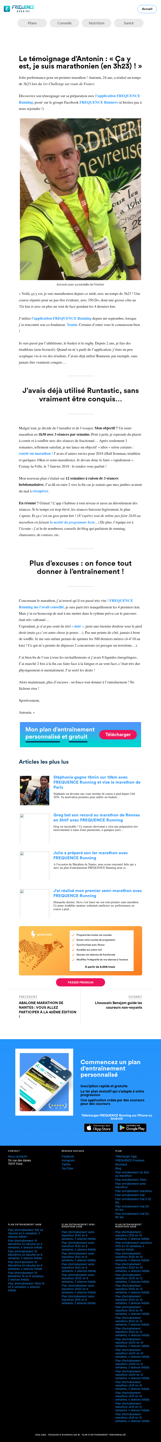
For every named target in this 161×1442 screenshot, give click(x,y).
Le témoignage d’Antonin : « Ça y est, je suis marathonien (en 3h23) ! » (80, 62)
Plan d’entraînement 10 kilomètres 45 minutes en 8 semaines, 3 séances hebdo (25, 1255)
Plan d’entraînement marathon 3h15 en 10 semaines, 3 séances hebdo (132, 1236)
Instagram (68, 1161)
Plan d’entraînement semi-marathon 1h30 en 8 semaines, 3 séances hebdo (79, 1236)
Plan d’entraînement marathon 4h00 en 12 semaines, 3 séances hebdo (132, 1365)
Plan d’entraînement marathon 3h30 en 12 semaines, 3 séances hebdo (132, 1279)
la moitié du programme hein (72, 522)
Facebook (68, 1157)
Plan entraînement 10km (130, 1180)
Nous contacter (17, 1157)
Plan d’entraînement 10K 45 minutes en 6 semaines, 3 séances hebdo (25, 1234)
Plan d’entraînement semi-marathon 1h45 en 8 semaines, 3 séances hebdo (79, 1257)
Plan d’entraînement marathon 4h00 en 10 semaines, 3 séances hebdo (132, 1343)
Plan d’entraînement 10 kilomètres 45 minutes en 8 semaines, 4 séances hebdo (25, 1266)
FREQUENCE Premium (129, 1161)
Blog (118, 1169)
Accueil (147, 9)
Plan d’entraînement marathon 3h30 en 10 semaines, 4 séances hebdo (132, 1268)
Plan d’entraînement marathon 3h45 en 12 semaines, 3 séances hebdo (132, 1322)
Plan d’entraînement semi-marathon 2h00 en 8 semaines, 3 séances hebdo (79, 1279)
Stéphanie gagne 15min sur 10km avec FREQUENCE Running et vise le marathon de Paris (96, 782)
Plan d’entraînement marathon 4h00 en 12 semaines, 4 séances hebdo (132, 1375)
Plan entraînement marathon (133, 1191)
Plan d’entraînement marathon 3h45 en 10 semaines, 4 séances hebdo (132, 1311)
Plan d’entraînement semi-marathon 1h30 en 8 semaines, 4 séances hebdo (79, 1247)
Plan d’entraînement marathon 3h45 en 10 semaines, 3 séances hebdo (132, 1300)
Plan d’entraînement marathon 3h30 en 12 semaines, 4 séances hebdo (132, 1290)
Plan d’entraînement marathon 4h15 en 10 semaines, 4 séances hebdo (132, 1397)
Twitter (66, 1165)
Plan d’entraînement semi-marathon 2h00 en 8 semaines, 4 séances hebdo (79, 1290)
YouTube (67, 1169)
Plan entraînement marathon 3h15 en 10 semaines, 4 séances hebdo (133, 1247)
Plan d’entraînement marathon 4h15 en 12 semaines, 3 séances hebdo (132, 1407)
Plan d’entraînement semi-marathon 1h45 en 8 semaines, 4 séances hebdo (79, 1268)
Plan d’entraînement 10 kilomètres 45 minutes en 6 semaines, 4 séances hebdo (25, 1245)
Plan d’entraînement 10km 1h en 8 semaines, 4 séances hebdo (26, 1288)
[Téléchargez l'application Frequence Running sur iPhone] (96, 1131)
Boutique (121, 1165)
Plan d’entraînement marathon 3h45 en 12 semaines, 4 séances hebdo (132, 1332)
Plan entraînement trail (129, 1195)
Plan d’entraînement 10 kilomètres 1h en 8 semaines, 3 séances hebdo (26, 1277)
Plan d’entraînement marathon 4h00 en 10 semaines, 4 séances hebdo (132, 1354)
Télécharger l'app (126, 1157)
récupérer (40, 491)
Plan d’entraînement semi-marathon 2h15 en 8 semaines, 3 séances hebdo (79, 1300)
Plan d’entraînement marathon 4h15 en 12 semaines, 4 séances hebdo (132, 1418)
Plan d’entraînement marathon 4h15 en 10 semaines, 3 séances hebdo (132, 1386)
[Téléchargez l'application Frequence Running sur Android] (130, 1131)
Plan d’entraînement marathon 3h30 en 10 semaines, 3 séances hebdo (132, 1257)
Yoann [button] (72, 324)
